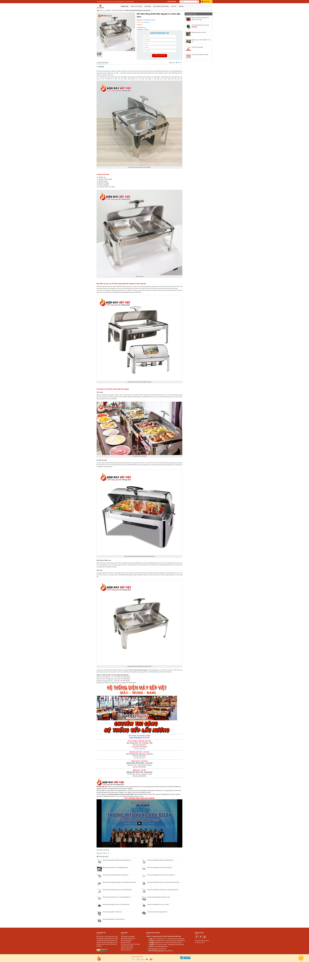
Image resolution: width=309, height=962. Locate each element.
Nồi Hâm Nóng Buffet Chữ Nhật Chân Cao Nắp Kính (161, 875)
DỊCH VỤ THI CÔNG (136, 6)
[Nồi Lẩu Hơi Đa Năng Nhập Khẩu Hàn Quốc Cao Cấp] (188, 48)
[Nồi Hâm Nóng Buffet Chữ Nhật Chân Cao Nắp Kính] (144, 876)
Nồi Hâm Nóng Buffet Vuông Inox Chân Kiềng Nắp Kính (117, 889)
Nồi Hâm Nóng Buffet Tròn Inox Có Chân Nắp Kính (116, 904)
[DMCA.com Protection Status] (102, 950)
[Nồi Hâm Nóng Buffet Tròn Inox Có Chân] (144, 906)
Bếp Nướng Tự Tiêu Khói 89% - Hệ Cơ (201, 40)
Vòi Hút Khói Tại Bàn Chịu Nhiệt (200, 54)
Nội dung (101, 66)
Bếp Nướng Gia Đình (126, 940)
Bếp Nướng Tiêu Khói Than (199, 32)
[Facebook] (196, 937)
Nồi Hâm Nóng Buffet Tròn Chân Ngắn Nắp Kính (115, 867)
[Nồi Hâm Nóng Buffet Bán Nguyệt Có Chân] (144, 898)
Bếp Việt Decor (155, 672)
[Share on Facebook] (174, 62)
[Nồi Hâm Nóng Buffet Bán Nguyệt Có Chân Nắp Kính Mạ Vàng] (99, 883)
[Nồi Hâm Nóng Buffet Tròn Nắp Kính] (99, 913)
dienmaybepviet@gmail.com (160, 946)
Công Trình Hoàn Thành (161, 6)
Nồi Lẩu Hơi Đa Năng (197, 47)
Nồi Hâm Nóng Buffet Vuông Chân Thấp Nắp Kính (160, 860)
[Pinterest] (200, 937)
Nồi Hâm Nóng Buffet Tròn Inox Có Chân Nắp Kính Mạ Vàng (163, 882)
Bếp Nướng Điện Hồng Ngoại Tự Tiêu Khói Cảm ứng (200, 18)
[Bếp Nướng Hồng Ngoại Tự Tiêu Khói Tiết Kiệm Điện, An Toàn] (188, 19)
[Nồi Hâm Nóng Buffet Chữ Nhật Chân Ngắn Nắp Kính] (99, 861)
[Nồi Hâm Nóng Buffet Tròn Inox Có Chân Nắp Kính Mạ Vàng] (144, 883)
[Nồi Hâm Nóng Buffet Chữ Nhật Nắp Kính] (99, 920)
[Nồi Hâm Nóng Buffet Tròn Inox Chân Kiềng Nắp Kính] (99, 898)
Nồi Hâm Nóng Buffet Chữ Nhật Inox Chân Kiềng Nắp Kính (162, 889)
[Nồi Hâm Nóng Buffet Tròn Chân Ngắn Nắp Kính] (99, 869)
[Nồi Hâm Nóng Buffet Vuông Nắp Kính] (144, 913)
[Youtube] (204, 937)
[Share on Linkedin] (179, 62)
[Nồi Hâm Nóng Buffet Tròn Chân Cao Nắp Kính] (144, 869)
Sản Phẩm (147, 6)
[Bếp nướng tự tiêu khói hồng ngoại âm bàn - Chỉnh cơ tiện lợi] (188, 41)
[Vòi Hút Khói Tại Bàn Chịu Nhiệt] (188, 56)
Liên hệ (181, 6)
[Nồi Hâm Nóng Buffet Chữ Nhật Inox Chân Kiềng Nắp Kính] (144, 891)
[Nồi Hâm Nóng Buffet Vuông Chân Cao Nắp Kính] (99, 876)
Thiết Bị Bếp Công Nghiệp (127, 936)
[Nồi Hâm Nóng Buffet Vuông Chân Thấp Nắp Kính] (144, 861)
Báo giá (206, 1)
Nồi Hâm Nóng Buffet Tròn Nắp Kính (112, 912)
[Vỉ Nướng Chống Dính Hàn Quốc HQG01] (188, 26)
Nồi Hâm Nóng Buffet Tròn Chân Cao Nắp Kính (159, 867)
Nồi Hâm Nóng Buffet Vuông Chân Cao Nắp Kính (115, 875)
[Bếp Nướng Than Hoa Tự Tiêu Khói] (188, 33)
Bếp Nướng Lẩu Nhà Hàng (128, 938)
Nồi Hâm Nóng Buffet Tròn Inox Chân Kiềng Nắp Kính (117, 897)
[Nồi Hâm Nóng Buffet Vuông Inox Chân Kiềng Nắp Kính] (99, 891)
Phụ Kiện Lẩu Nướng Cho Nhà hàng (130, 944)
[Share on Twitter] (176, 62)
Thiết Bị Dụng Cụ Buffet (149, 20)
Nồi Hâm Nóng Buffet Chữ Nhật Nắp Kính (114, 919)
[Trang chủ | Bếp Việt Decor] (108, 6)
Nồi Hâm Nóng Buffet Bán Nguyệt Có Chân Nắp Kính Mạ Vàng (119, 882)
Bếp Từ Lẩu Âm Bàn (126, 950)
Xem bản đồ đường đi (139, 748)
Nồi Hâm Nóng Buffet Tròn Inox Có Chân (158, 904)
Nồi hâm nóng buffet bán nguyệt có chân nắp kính (112, 71)
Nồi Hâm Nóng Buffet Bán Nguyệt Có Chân (158, 897)
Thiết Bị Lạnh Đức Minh (127, 948)
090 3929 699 (180, 938)
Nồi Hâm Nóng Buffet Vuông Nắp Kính (157, 912)
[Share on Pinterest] (181, 62)
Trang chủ (124, 6)
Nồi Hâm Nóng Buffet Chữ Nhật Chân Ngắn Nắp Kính (117, 860)
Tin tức (173, 6)
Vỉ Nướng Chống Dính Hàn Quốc (200, 25)
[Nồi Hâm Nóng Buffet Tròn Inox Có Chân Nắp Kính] (99, 906)
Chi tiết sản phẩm (102, 62)
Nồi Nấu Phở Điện (125, 942)
